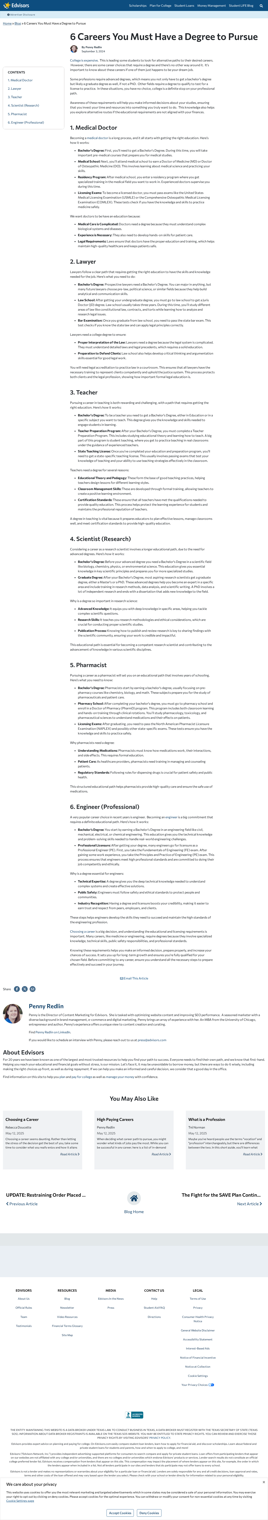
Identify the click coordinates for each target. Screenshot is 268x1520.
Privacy (197, 1307)
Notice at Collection (197, 1366)
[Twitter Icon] (25, 989)
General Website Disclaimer (198, 1330)
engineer (171, 817)
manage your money (120, 1077)
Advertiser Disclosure (22, 14)
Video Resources (67, 1316)
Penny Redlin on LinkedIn (53, 1032)
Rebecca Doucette (18, 1127)
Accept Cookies (120, 1513)
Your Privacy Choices (194, 1384)
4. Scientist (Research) (23, 105)
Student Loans (184, 5)
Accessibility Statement (197, 1339)
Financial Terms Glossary (67, 1325)
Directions (154, 1316)
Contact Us (154, 1290)
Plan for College (160, 5)
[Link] (134, 1414)
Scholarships (138, 5)
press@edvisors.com (152, 1040)
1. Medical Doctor (20, 80)
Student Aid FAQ (154, 1307)
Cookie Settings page (20, 1500)
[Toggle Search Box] (261, 5)
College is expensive (84, 60)
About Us (23, 1298)
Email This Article (135, 978)
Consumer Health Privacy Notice (198, 1319)
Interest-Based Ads (198, 1348)
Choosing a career (82, 931)
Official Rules (23, 1307)
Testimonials (24, 1325)
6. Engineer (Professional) (26, 122)
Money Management (211, 5)
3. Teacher (15, 97)
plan (62, 1077)
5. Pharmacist (17, 114)
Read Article (69, 1154)
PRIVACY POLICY (159, 1437)
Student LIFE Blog (241, 5)
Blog (18, 23)
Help (154, 1298)
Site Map (67, 1335)
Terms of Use (198, 1298)
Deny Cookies (149, 1513)
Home (7, 23)
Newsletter (67, 1307)
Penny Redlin (94, 47)
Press (111, 1307)
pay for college (82, 1077)
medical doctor (97, 138)
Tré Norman (196, 1127)
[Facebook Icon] (17, 989)
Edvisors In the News (111, 1298)
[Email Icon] (33, 989)
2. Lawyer (14, 88)
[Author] (74, 48)
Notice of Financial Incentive (198, 1357)
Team (23, 1316)
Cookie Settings (198, 1375)
